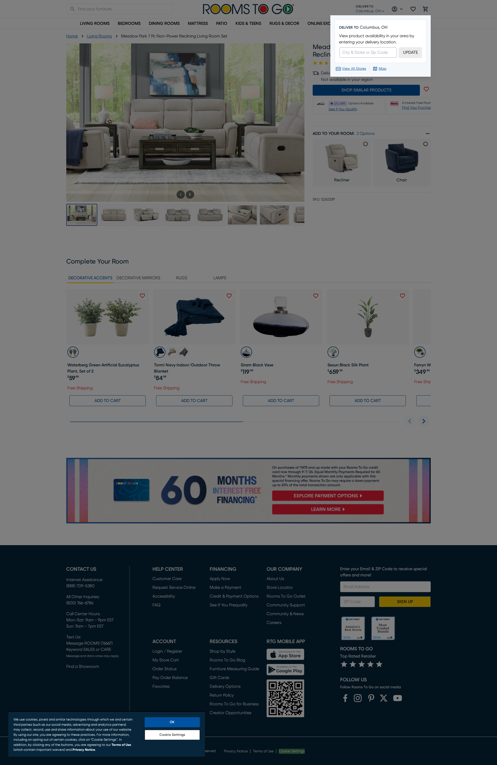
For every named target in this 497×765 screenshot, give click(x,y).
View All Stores (354, 69)
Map (382, 69)
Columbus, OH (374, 27)
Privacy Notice (83, 750)
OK (172, 722)
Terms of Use (121, 745)
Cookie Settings (172, 735)
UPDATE (410, 52)
